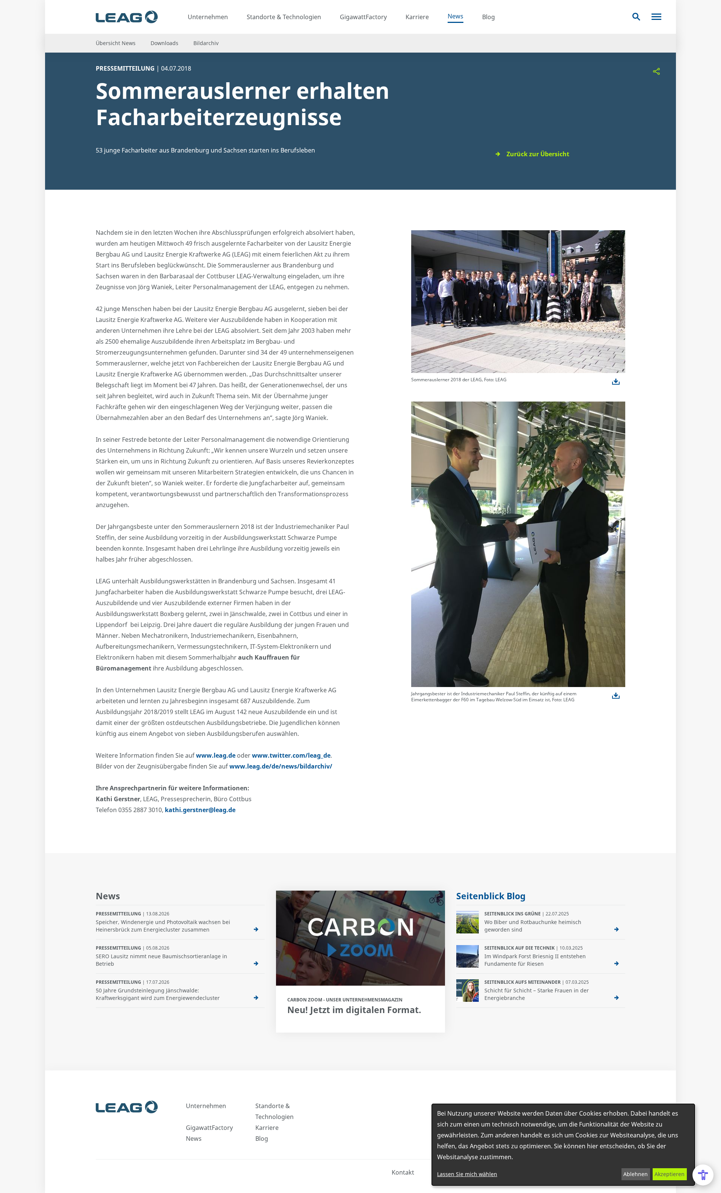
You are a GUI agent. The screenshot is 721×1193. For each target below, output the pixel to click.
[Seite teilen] (656, 71)
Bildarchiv (206, 43)
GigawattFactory (363, 17)
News (455, 16)
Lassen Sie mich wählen (467, 1174)
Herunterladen (615, 381)
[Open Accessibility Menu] (702, 1174)
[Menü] (656, 17)
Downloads (164, 43)
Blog (488, 17)
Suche (636, 17)
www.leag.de (215, 755)
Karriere (417, 17)
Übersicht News (116, 43)
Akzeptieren (670, 1174)
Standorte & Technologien (284, 17)
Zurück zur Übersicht (538, 154)
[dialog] (563, 1144)
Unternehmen (208, 17)
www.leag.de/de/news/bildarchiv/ (280, 766)
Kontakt (403, 1172)
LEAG (127, 17)
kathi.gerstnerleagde (200, 810)
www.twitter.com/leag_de (291, 755)
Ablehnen (635, 1174)
